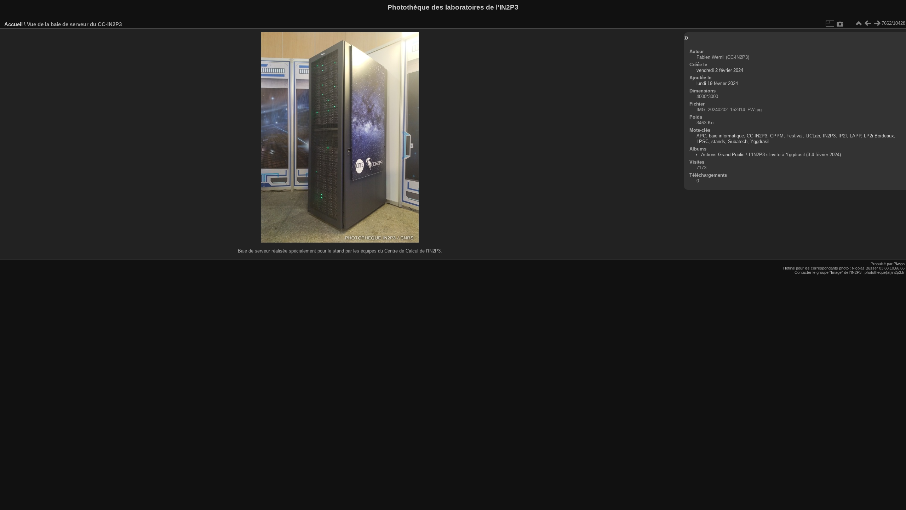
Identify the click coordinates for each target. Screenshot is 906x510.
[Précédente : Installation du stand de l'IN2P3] (867, 23)
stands (718, 141)
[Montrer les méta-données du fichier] (840, 23)
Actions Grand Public (723, 154)
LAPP (855, 135)
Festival (794, 135)
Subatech (737, 141)
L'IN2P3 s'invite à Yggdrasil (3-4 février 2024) (795, 154)
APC (701, 135)
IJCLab (812, 135)
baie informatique (726, 135)
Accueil (13, 24)
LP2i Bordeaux (879, 135)
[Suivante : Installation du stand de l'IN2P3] (877, 23)
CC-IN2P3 (757, 135)
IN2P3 (829, 135)
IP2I (842, 135)
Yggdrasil (759, 141)
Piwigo (899, 264)
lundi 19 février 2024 (717, 83)
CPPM (777, 135)
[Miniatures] (858, 23)
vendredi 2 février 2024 (719, 70)
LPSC (702, 141)
